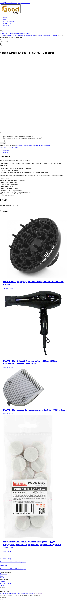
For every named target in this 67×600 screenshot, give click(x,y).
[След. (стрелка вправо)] (2, 599)
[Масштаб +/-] (0, 597)
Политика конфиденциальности (50, 595)
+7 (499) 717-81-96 (5, 593)
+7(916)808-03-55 (28, 593)
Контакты (6, 25)
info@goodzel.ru (38, 593)
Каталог (5, 18)
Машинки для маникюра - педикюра (27, 145)
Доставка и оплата (9, 21)
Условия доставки (5, 583)
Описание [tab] (6, 150)
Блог (4, 20)
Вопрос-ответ (7, 23)
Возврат (2, 585)
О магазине (3, 574)
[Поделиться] (4, 597)
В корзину (3, 143)
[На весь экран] (2, 597)
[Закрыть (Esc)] (5, 597)
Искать (2, 41)
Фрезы (16, 147)
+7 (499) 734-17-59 (5, 34)
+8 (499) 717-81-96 (5, 3)
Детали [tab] (5, 152)
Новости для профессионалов (20, 3)
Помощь (2, 581)
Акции (2, 578)
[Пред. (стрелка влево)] (0, 599)
